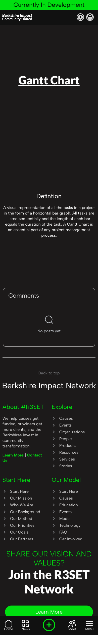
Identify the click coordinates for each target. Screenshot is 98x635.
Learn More (14, 455)
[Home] (8, 623)
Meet (72, 629)
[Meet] (72, 623)
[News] (25, 623)
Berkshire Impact (17, 16)
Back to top (49, 373)
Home (8, 629)
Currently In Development (48, 4)
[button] (80, 17)
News (26, 629)
